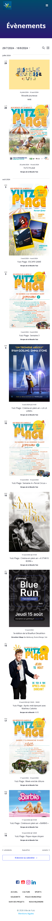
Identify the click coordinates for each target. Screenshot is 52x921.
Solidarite (15, 897)
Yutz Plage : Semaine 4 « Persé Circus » (29, 483)
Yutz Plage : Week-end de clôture (29, 781)
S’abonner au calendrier (25, 857)
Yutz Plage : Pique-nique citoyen (29, 836)
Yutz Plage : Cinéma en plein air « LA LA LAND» (29, 409)
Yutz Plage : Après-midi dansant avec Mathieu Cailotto (29, 707)
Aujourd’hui (26, 850)
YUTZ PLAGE (29, 168)
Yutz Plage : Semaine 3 (29, 335)
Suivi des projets (16, 902)
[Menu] (47, 5)
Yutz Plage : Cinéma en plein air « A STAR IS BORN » (29, 559)
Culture (26, 892)
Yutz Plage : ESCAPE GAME (29, 261)
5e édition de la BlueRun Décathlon (29, 633)
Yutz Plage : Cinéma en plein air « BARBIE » (29, 823)
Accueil (14, 892)
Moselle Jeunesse (29, 95)
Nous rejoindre (36, 902)
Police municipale (33, 897)
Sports (38, 892)
